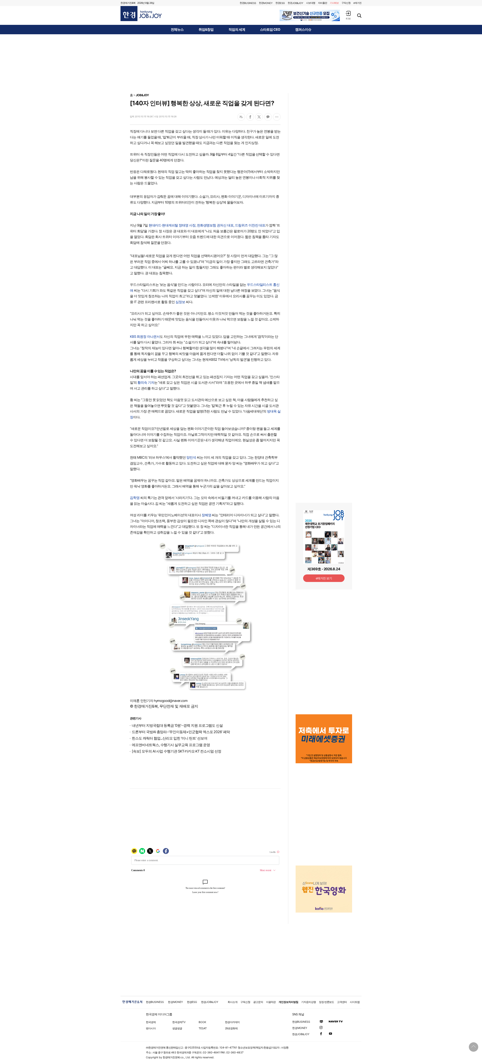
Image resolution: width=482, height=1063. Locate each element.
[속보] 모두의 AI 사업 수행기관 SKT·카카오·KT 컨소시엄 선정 (176, 751)
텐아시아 (151, 1028)
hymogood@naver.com (171, 701)
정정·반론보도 (326, 1002)
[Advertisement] (241, 63)
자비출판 (322, 2)
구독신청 (346, 2)
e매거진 (357, 2)
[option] (310, 15)
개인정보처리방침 (288, 1002)
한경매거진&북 (127, 2)
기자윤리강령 (308, 1002)
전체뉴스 (177, 29)
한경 (248, 3)
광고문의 (258, 1002)
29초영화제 (231, 1028)
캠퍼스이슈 (303, 29)
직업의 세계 (237, 29)
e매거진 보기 (324, 578)
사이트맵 (355, 1002)
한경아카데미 (232, 1022)
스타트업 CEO (270, 29)
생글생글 (177, 1028)
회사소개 (232, 1002)
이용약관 (271, 1002)
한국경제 (151, 1022)
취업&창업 (206, 29)
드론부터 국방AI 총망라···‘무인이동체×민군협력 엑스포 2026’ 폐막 (181, 732)
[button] (348, 15)
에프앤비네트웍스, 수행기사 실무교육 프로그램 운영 (171, 745)
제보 (334, 2)
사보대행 (310, 2)
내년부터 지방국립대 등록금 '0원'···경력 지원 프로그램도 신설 (177, 725)
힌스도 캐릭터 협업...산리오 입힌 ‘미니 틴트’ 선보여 (169, 738)
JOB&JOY (142, 95)
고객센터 (342, 1002)
